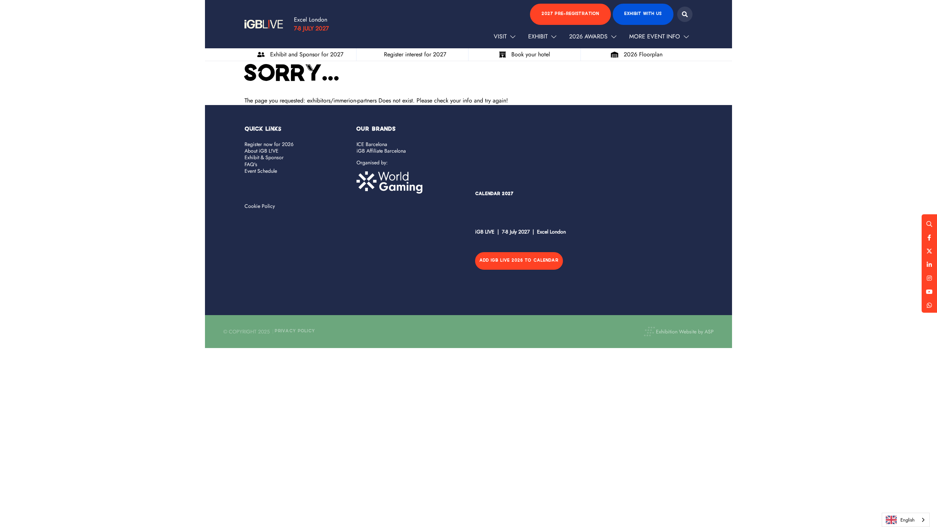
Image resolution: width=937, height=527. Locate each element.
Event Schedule (260, 171)
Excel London (310, 19)
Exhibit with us (643, 14)
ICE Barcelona (371, 144)
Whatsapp (929, 305)
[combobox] (906, 520)
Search (685, 14)
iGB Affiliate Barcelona (381, 150)
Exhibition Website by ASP (685, 331)
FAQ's (250, 164)
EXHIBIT (538, 36)
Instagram (929, 278)
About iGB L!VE (261, 150)
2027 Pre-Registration (570, 14)
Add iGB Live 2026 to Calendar (519, 261)
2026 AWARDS (588, 36)
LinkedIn (929, 264)
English (907, 519)
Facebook (929, 237)
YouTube (929, 292)
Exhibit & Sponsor (264, 157)
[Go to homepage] (263, 24)
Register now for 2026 (269, 144)
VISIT (500, 36)
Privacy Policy (295, 331)
